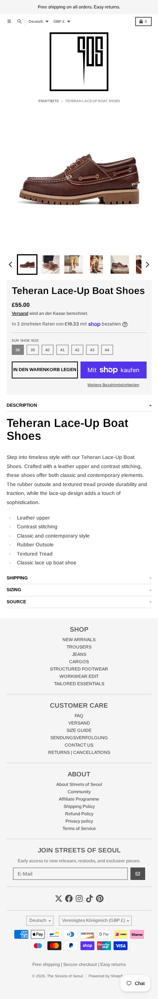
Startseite (48, 101)
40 (47, 350)
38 (17, 350)
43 (92, 350)
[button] (27, 264)
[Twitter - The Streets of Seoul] (58, 898)
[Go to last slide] (11, 264)
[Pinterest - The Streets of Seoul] (100, 898)
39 (32, 350)
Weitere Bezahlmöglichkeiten (113, 384)
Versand (20, 313)
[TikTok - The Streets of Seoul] (89, 898)
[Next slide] (147, 264)
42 (77, 350)
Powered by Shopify (106, 976)
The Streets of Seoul (65, 976)
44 (107, 350)
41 (62, 350)
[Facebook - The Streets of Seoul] (69, 898)
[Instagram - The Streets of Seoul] (79, 898)
